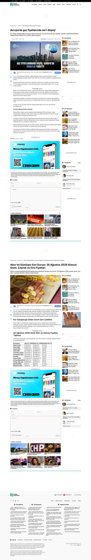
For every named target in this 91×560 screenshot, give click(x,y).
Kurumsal (74, 500)
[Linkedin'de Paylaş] (11, 81)
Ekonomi (40, 4)
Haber (19, 25)
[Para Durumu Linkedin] (18, 500)
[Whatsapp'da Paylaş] (11, 85)
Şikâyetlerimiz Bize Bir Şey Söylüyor (54, 507)
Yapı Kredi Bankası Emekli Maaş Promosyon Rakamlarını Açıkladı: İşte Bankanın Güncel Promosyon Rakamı (53, 522)
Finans (44, 4)
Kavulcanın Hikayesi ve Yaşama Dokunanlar (70, 171)
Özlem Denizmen (71, 183)
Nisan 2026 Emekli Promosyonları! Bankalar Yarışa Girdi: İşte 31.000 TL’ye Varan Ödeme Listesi (54, 518)
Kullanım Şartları (59, 500)
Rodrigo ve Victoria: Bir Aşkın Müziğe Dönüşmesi (71, 180)
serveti (50, 539)
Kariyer (63, 4)
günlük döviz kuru (37, 539)
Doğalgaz (21, 138)
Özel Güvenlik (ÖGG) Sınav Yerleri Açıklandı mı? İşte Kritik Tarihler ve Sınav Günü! (54, 534)
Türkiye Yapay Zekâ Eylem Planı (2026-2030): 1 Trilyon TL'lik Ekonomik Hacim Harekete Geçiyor (18, 525)
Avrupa (15, 76)
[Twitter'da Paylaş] (11, 77)
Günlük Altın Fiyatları (28, 539)
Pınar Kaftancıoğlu (71, 166)
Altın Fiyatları (34, 4)
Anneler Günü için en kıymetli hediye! (72, 531)
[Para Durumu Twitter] (13, 500)
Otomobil (50, 4)
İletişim (79, 500)
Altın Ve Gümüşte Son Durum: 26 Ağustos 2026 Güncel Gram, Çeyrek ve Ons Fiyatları (18, 508)
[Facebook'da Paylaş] (11, 73)
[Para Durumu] (14, 4)
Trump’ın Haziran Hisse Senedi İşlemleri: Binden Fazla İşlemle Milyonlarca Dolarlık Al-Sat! (34, 508)
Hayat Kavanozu (66, 188)
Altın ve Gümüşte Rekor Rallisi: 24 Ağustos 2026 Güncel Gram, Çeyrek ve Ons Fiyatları (36, 513)
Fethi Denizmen (70, 175)
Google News (38, 72)
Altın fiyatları (16, 309)
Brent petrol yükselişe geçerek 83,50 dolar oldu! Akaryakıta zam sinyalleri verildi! (72, 525)
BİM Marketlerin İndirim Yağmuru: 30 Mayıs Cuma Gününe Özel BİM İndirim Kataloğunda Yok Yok (72, 508)
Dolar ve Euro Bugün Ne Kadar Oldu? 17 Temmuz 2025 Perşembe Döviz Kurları (54, 526)
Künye (52, 500)
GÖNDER (57, 207)
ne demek (45, 539)
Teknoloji (58, 4)
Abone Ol (57, 72)
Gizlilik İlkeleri (67, 500)
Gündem (74, 4)
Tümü (79, 162)
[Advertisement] (45, 16)
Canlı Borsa (68, 4)
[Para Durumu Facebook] (10, 500)
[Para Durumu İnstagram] (15, 500)
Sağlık (54, 4)
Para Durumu (13, 25)
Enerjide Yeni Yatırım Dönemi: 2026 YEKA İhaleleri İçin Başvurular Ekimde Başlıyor (53, 513)
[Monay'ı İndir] (35, 155)
